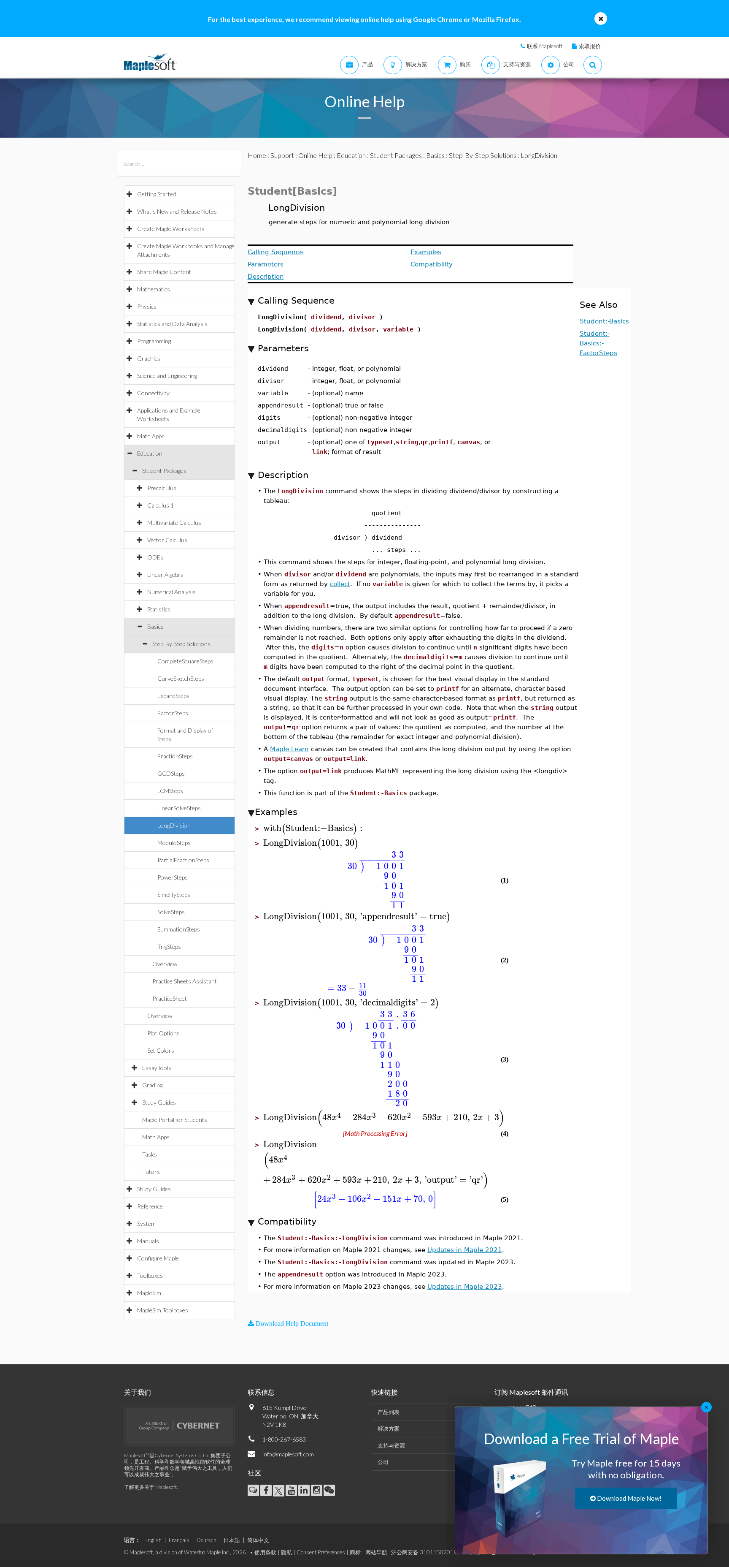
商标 (355, 1552)
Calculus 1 (160, 505)
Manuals (148, 1240)
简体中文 (258, 1540)
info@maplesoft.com (288, 1454)
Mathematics (153, 289)
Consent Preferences (321, 1552)
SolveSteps (171, 911)
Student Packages (164, 470)
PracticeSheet (169, 998)
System (146, 1223)
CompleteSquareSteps (185, 661)
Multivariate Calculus (174, 522)
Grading (152, 1085)
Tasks (149, 1154)
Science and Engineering (167, 375)
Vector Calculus (167, 539)
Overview (164, 963)
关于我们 (137, 1392)
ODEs (155, 557)
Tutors (151, 1171)
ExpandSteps (173, 695)
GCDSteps (171, 773)
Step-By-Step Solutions (181, 643)
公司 (383, 1461)
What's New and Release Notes (177, 211)
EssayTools (156, 1067)
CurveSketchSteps (180, 678)
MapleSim (149, 1292)
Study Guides (159, 1102)
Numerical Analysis (171, 591)
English (153, 1540)
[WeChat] (329, 1490)
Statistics (158, 609)
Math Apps (151, 436)
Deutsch (206, 1540)
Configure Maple (158, 1258)
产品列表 (389, 1412)
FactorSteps (172, 713)
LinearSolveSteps (179, 808)
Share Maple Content (164, 271)
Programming (154, 341)
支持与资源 (391, 1445)
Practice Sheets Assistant (184, 981)
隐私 (286, 1552)
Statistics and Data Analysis (172, 323)
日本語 (232, 1540)
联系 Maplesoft (544, 46)
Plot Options (163, 1033)
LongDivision (174, 825)
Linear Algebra (165, 574)
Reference (150, 1206)
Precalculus (161, 488)
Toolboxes (150, 1275)
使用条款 (265, 1552)
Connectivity (153, 393)
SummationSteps (178, 929)
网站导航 (376, 1552)
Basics (155, 626)
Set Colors (160, 1050)
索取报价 (590, 46)
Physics (147, 306)
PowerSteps (172, 877)
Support (282, 155)
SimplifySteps (173, 894)
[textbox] (314, 828)
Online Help (315, 155)
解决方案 (389, 1428)
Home (257, 155)
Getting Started (156, 194)
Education (149, 453)
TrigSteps (169, 946)
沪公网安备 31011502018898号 (431, 1552)
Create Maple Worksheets (171, 228)
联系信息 (261, 1392)
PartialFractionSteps (183, 860)
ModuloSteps (174, 842)
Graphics (148, 358)
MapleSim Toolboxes (162, 1310)
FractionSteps (175, 756)
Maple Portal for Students (174, 1119)
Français (179, 1540)
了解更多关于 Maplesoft (150, 1487)
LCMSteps (170, 790)
